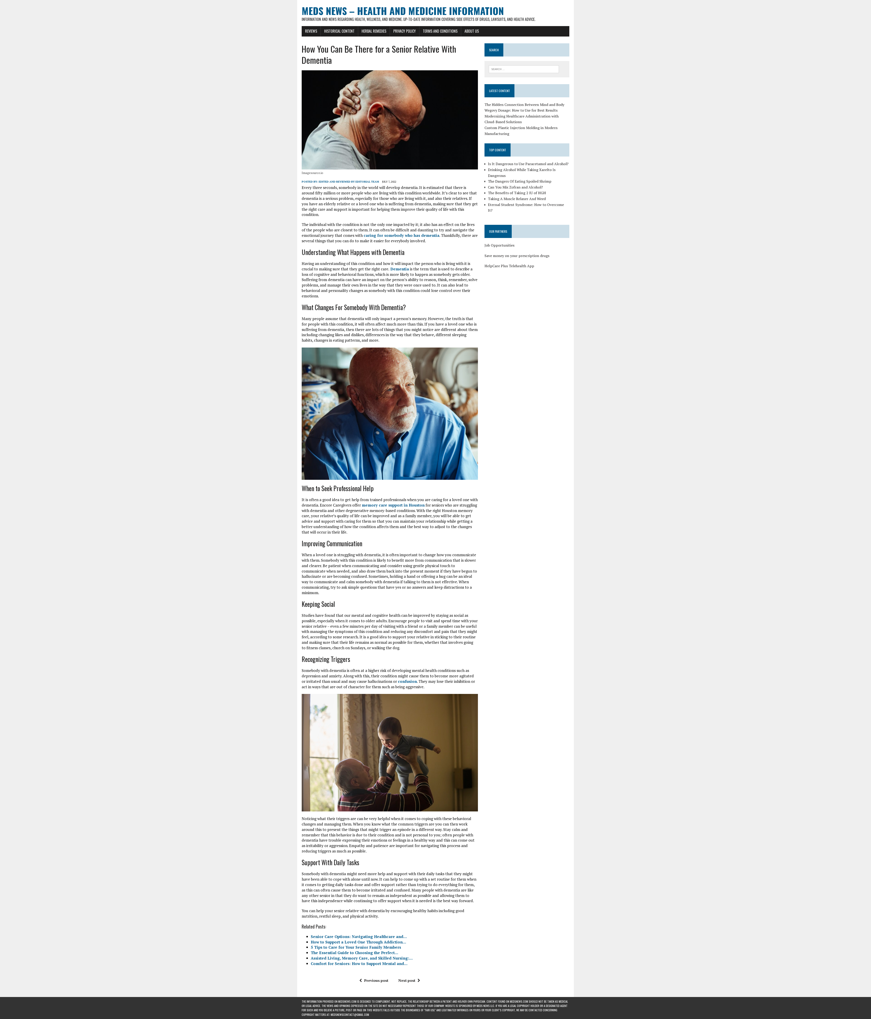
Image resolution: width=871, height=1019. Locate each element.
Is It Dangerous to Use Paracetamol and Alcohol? (528, 163)
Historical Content (339, 31)
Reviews (311, 31)
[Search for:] (524, 68)
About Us (472, 31)
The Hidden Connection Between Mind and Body (524, 104)
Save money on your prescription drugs (516, 255)
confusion (407, 681)
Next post (406, 980)
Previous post (376, 980)
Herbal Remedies (374, 31)
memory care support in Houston (393, 505)
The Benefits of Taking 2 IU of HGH (517, 192)
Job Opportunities (499, 245)
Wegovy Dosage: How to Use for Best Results (521, 110)
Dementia (399, 269)
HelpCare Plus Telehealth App (509, 265)
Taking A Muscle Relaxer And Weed (517, 198)
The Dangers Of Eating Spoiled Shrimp (519, 181)
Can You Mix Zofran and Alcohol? (515, 187)
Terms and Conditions (440, 31)
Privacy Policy (404, 31)
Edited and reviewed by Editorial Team (349, 181)
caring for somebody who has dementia (401, 235)
